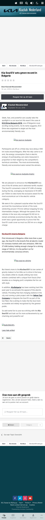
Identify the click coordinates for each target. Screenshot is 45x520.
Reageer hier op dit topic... (17, 412)
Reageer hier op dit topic (22, 97)
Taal (20, 503)
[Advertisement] (22, 39)
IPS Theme (4, 503)
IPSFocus (14, 503)
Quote (8, 338)
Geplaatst (16, 108)
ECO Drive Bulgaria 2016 (12, 123)
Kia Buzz (16, 89)
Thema (27, 503)
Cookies (32, 505)
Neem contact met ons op (18, 505)
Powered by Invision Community (22, 509)
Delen (11, 425)
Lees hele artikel (8, 330)
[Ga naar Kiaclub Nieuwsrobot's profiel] (4, 106)
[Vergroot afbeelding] (22, 140)
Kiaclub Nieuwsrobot (13, 87)
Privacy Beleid (37, 503)
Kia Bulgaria (16, 287)
